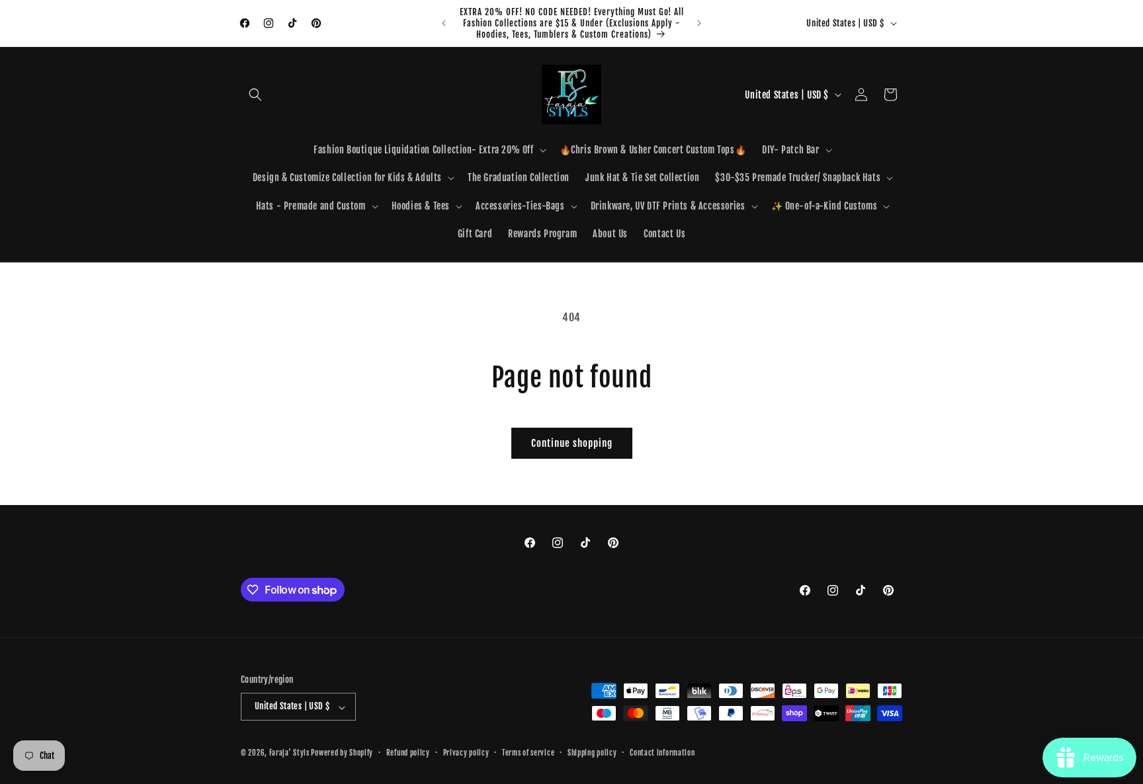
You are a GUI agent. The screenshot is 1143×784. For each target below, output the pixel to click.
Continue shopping (572, 443)
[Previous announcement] (443, 23)
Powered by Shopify (342, 753)
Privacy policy (466, 753)
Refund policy (408, 753)
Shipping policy (592, 753)
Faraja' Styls (290, 753)
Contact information (662, 753)
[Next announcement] (699, 23)
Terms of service (528, 753)
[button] (255, 94)
